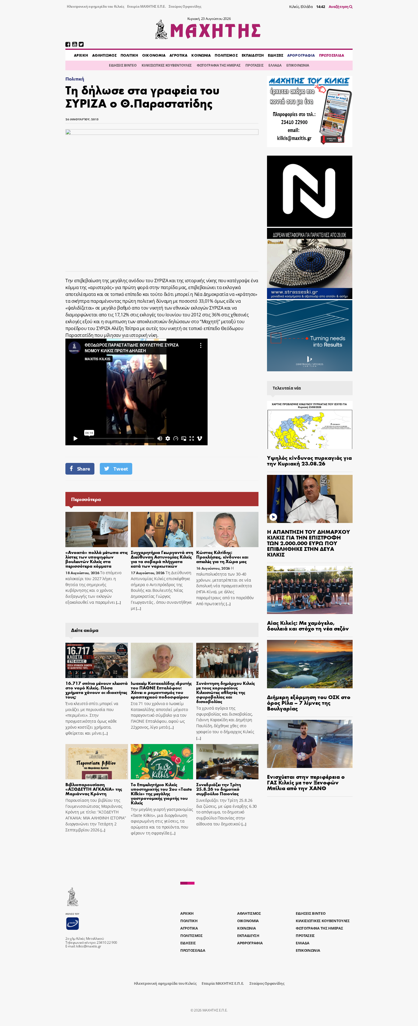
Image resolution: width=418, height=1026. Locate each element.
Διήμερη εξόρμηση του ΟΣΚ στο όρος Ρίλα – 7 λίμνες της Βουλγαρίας (308, 702)
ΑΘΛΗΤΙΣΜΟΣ (104, 55)
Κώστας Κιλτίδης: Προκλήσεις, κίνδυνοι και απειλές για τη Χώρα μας (222, 556)
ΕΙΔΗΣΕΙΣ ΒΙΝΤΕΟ (122, 65)
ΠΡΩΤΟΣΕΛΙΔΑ (331, 55)
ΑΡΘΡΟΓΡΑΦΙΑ (301, 55)
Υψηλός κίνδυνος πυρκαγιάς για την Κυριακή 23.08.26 (309, 460)
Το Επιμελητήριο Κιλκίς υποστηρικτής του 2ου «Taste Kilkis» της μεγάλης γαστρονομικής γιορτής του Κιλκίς (161, 793)
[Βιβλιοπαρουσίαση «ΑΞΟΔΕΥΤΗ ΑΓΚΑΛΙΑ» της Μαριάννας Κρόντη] (96, 761)
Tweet (120, 468)
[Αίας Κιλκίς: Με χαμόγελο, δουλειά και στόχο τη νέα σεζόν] (310, 590)
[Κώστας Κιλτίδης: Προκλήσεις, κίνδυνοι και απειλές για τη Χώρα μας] (227, 529)
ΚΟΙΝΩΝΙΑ (201, 55)
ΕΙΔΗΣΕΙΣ (275, 55)
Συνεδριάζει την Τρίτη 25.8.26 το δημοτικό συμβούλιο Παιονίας (218, 788)
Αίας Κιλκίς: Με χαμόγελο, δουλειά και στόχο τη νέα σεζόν (308, 625)
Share (83, 468)
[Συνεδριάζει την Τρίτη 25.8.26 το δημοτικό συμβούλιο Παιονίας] (227, 761)
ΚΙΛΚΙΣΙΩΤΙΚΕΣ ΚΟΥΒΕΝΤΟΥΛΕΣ (167, 65)
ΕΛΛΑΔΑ (274, 65)
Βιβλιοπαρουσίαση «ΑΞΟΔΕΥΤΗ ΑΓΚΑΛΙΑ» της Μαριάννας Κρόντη (93, 788)
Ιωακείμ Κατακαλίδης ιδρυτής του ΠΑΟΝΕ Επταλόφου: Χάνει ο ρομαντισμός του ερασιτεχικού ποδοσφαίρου (161, 690)
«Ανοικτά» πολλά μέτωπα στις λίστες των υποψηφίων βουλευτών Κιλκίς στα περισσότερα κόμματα (96, 559)
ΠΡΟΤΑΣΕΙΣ (254, 65)
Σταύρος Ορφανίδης (185, 6)
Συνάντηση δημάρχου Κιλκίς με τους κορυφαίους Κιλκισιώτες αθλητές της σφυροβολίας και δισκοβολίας (225, 692)
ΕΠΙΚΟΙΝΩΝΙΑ (297, 65)
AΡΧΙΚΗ (81, 55)
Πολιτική (74, 78)
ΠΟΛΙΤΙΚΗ (129, 55)
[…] (118, 602)
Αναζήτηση (339, 6)
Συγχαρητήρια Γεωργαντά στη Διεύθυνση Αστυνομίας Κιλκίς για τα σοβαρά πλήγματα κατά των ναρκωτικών (162, 559)
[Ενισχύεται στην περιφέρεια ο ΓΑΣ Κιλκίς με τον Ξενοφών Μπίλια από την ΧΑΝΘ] (310, 744)
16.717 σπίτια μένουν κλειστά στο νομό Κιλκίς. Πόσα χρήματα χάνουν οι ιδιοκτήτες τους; (96, 690)
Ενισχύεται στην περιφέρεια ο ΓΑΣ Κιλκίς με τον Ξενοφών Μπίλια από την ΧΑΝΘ (306, 782)
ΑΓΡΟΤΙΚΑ (178, 55)
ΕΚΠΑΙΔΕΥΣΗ (253, 55)
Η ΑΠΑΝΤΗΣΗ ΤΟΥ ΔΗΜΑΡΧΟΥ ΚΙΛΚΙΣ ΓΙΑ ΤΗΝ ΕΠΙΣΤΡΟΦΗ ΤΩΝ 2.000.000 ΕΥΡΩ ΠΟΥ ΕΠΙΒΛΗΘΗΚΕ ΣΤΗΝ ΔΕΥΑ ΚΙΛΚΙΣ (308, 543)
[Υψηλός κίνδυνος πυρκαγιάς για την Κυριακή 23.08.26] (310, 425)
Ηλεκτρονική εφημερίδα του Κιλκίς (95, 6)
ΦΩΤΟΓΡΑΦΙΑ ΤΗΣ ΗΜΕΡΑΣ (218, 65)
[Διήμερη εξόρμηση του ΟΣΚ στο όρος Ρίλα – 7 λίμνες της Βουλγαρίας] (310, 664)
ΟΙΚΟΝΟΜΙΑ (153, 55)
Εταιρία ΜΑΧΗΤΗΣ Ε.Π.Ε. (146, 6)
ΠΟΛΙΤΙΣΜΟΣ (226, 55)
